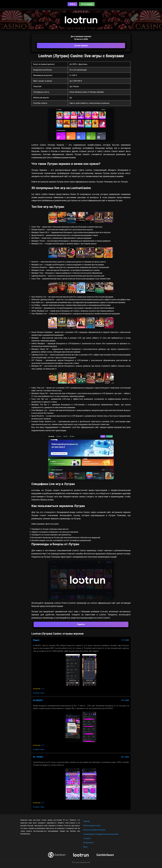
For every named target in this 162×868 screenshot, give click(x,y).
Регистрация (86, 4)
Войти (72, 4)
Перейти (81, 624)
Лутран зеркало (81, 45)
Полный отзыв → (39, 693)
